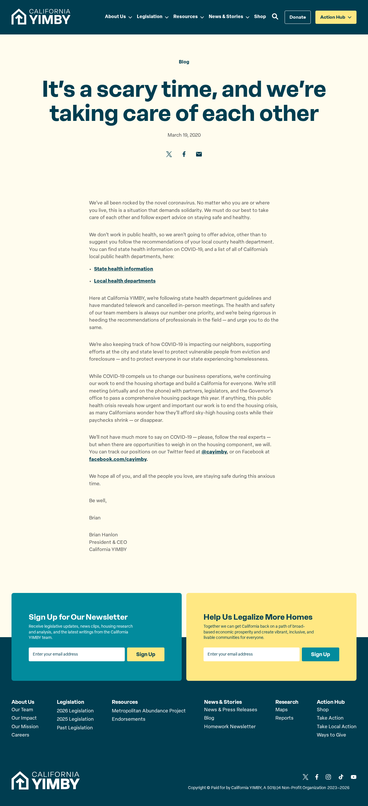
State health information (123, 269)
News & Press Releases (230, 710)
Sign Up (145, 654)
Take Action (330, 718)
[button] (275, 17)
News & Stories (223, 702)
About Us (23, 702)
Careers (20, 735)
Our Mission (25, 726)
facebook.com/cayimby (117, 459)
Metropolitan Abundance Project (149, 711)
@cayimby (214, 452)
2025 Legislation (75, 719)
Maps (281, 710)
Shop (323, 710)
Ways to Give (331, 735)
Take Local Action (336, 726)
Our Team (22, 710)
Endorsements (128, 719)
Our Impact (24, 718)
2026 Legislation (75, 711)
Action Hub (331, 702)
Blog (209, 718)
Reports (284, 718)
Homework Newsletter (230, 726)
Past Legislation (75, 728)
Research (286, 702)
